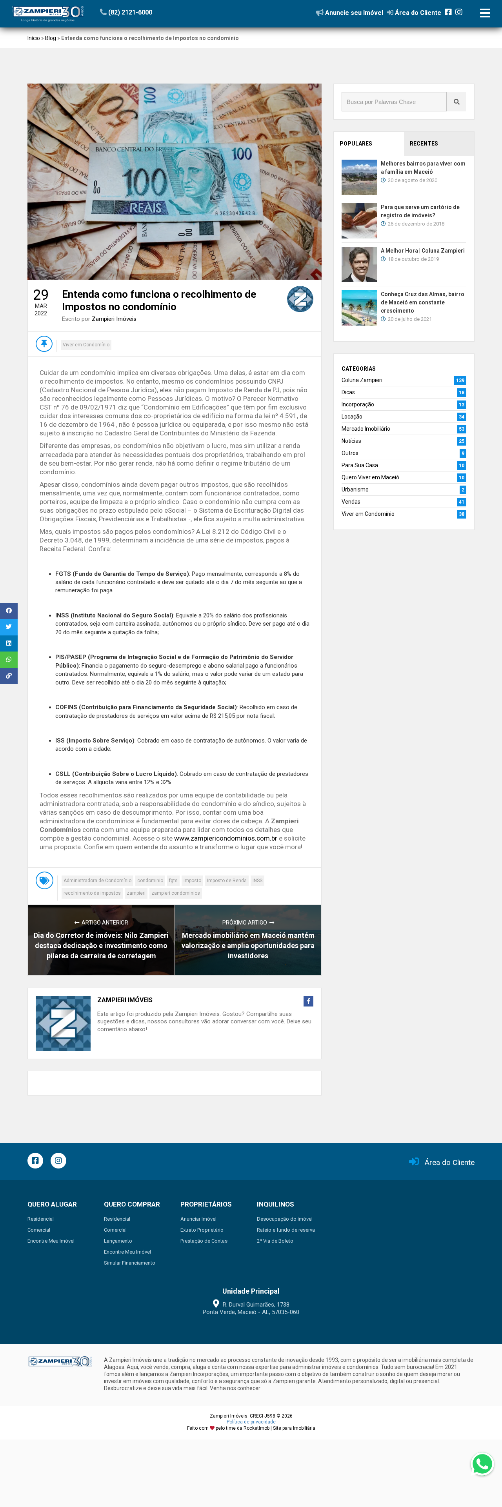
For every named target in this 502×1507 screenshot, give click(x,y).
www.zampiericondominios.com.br (225, 838)
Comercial (38, 1230)
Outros (350, 453)
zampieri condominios (175, 893)
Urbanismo (355, 489)
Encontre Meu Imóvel (51, 1241)
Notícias (351, 441)
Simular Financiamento (129, 1263)
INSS (257, 880)
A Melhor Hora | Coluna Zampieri (423, 251)
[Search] (456, 101)
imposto (192, 880)
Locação (352, 416)
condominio (150, 880)
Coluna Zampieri (362, 380)
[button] (148, 12)
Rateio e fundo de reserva (286, 1230)
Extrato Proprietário (202, 1230)
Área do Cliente (450, 1162)
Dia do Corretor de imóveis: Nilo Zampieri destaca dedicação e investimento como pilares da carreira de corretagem (101, 945)
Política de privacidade (251, 1422)
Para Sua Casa (360, 465)
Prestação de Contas (203, 1241)
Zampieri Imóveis (114, 318)
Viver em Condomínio (86, 345)
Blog (50, 38)
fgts (173, 880)
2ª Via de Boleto (275, 1241)
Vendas (351, 502)
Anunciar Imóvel (198, 1219)
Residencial (40, 1219)
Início (33, 38)
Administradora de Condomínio (97, 880)
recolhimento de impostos (92, 893)
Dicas (348, 392)
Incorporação (358, 404)
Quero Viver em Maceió (370, 477)
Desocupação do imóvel (285, 1219)
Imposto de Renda (227, 880)
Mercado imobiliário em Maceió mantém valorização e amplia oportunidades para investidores (248, 945)
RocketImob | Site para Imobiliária (279, 1428)
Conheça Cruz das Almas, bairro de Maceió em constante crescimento (422, 302)
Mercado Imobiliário (366, 429)
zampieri (136, 893)
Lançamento (118, 1241)
